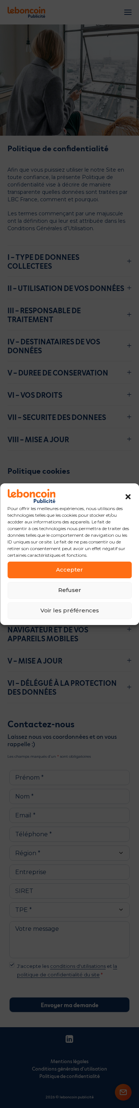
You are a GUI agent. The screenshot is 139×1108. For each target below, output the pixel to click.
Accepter (69, 569)
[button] (128, 496)
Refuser (69, 589)
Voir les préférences (69, 610)
